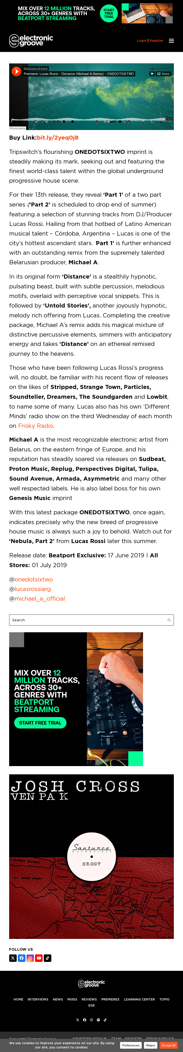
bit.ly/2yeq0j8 (57, 137)
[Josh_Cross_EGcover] (91, 937)
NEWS (58, 999)
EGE (91, 1005)
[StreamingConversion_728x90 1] (91, 22)
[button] (171, 41)
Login (141, 41)
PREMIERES (110, 999)
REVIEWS (89, 999)
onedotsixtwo (34, 579)
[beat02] (76, 765)
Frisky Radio (35, 425)
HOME (18, 999)
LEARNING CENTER (139, 999)
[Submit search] (169, 620)
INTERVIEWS (38, 999)
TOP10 (164, 999)
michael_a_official (40, 598)
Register (156, 41)
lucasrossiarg (33, 588)
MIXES (72, 999)
